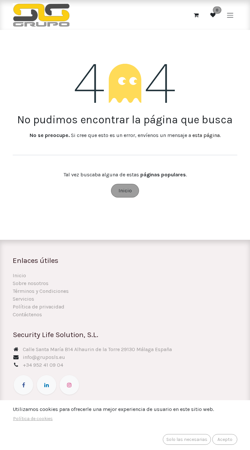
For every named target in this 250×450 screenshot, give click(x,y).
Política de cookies (33, 418)
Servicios (23, 299)
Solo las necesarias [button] (186, 439)
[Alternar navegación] (230, 14)
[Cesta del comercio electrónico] (196, 15)
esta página (206, 135)
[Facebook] (23, 385)
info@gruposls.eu (44, 357)
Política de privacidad (38, 307)
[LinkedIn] (46, 385)
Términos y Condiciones (41, 291)
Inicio (125, 190)
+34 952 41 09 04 (43, 365)
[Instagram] (69, 385)
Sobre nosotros (31, 283)
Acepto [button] (224, 439)
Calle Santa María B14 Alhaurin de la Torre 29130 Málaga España (97, 349)
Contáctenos (27, 314)
